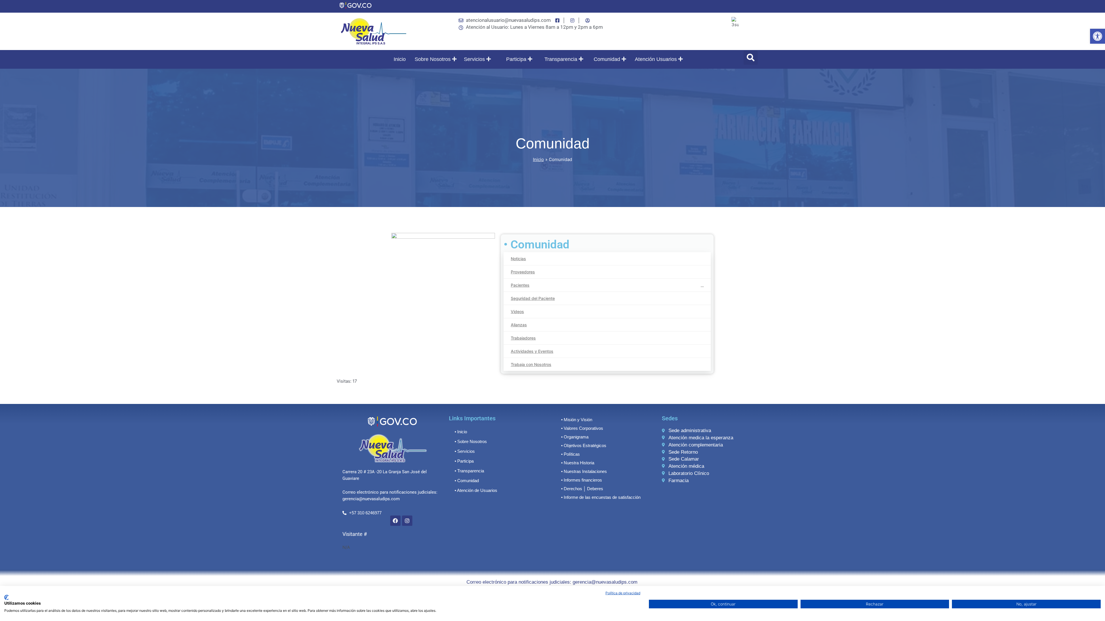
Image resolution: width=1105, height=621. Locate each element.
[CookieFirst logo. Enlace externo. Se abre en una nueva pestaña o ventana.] (6, 597)
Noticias (518, 258)
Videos (517, 311)
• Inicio (461, 431)
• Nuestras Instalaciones (584, 471)
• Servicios (465, 451)
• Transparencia (469, 470)
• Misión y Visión (576, 419)
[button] (1097, 36)
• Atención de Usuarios (476, 490)
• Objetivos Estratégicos (583, 445)
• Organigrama (574, 436)
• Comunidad (467, 480)
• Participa (464, 461)
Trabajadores (523, 338)
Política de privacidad (622, 593)
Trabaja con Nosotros (531, 364)
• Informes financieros (581, 480)
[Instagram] (407, 520)
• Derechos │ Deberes (582, 488)
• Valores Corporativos (582, 428)
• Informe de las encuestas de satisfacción (601, 497)
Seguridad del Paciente (533, 298)
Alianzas (519, 324)
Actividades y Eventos (532, 351)
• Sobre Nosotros (471, 441)
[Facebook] (395, 520)
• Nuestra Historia (577, 462)
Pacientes (520, 285)
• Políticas (570, 454)
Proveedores (523, 271)
